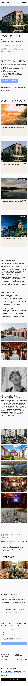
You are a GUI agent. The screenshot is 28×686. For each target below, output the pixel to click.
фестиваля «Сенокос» (7, 305)
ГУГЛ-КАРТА (4, 612)
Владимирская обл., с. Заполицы (11, 45)
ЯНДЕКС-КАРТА (13, 612)
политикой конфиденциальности (12, 639)
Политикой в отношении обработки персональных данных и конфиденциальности (13, 673)
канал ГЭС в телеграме (16, 541)
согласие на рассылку (10, 633)
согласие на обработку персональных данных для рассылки (13, 635)
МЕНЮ (24, 2)
